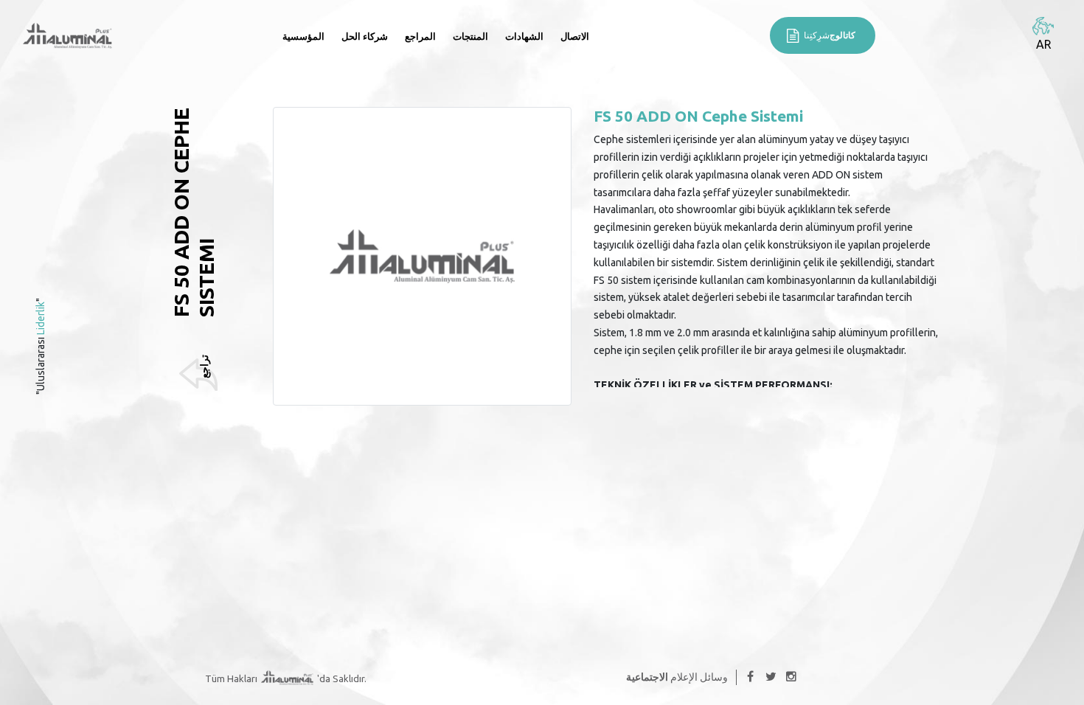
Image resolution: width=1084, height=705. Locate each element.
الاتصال (574, 36)
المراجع (420, 36)
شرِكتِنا (829, 35)
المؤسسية (303, 36)
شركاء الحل (364, 36)
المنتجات (470, 36)
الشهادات (524, 36)
